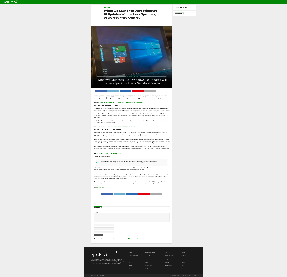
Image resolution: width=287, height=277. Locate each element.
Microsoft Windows (107, 190)
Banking (183, 268)
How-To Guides (133, 259)
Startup (147, 259)
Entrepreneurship (170, 255)
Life (130, 262)
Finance (183, 259)
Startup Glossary (74, 2)
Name (95, 223)
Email (95, 226)
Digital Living (148, 268)
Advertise (92, 2)
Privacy (188, 275)
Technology (148, 265)
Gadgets (183, 255)
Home (23, 2)
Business (167, 252)
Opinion (183, 252)
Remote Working (150, 252)
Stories (183, 262)
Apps (130, 252)
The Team (84, 2)
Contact (99, 2)
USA (146, 262)
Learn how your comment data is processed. (125, 238)
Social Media (148, 255)
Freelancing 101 (133, 255)
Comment (96, 212)
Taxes (182, 265)
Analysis (167, 259)
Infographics (168, 265)
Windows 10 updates (143, 190)
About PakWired (31, 2)
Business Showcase (44, 2)
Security (167, 268)
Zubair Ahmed (108, 21)
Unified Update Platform (131, 190)
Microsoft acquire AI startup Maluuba (110, 153)
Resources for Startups (59, 2)
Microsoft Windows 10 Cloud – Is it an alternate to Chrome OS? (118, 126)
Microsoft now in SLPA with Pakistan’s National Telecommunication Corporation (122, 102)
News (130, 265)
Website (95, 230)
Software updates (119, 190)
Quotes (131, 268)
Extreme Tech (100, 187)
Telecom (167, 262)
